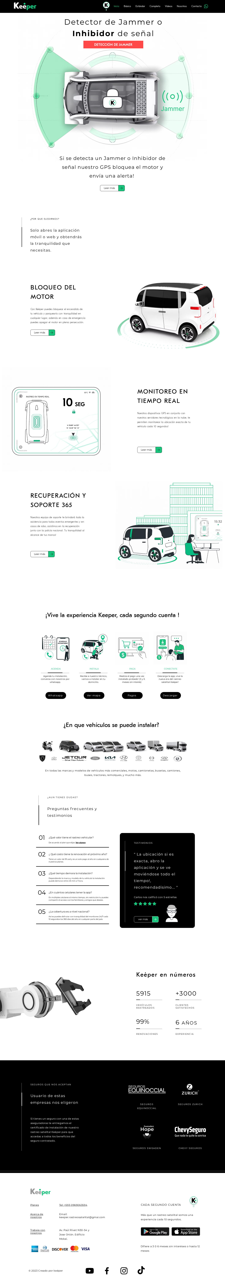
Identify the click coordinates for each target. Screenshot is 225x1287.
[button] (143, 919)
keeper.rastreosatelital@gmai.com (82, 1217)
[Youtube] (89, 1271)
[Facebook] (107, 1271)
